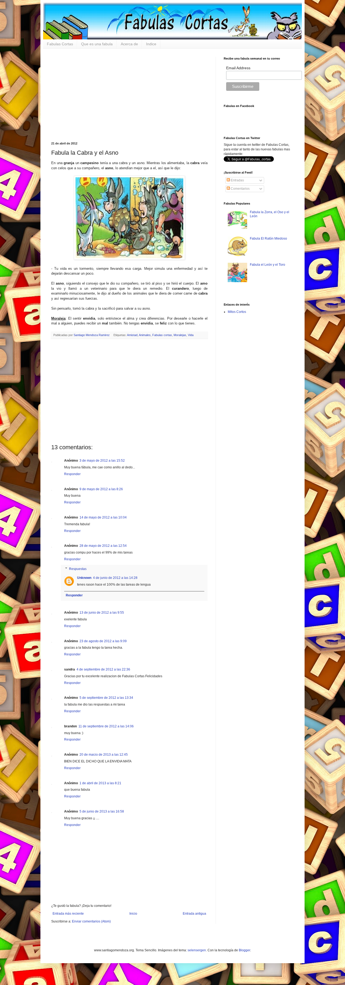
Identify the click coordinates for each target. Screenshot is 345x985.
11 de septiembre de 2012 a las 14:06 (106, 726)
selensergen (197, 950)
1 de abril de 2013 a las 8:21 (100, 783)
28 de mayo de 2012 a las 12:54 (103, 546)
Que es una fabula (97, 44)
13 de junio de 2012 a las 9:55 (102, 612)
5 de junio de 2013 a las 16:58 (102, 811)
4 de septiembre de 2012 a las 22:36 (103, 669)
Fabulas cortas (162, 335)
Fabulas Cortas (60, 44)
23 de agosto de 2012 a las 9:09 (103, 641)
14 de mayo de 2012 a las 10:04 (103, 517)
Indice (151, 44)
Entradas (237, 180)
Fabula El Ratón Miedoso (268, 238)
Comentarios (240, 189)
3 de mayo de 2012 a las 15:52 (102, 460)
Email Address (238, 68)
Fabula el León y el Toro (267, 265)
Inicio (133, 913)
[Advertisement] (129, 94)
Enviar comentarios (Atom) (91, 921)
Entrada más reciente (68, 913)
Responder (72, 474)
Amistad (132, 335)
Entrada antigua (194, 913)
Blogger (244, 950)
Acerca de (129, 44)
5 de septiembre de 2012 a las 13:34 (106, 698)
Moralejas (180, 335)
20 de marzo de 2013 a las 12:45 (104, 754)
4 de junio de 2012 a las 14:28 (115, 578)
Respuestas (78, 569)
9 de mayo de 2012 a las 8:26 (101, 489)
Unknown (84, 578)
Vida (191, 335)
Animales (145, 335)
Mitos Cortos (237, 312)
